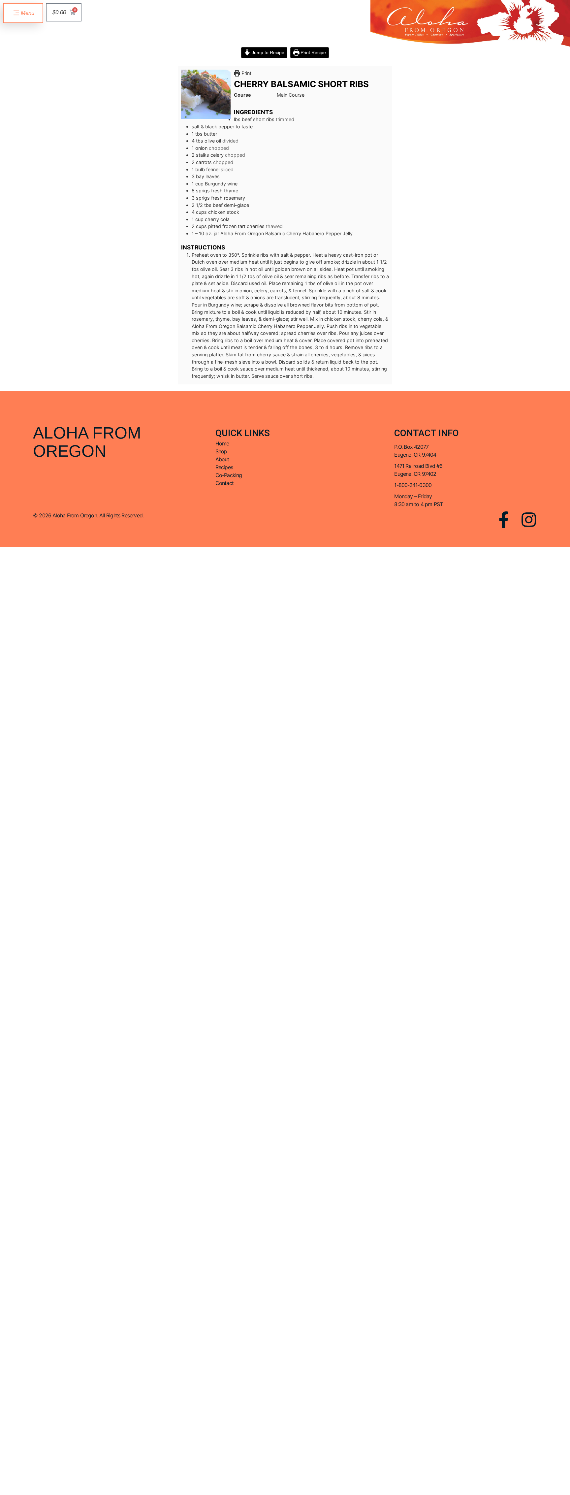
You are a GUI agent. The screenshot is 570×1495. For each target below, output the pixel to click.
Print (245, 73)
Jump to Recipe (267, 52)
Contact (224, 483)
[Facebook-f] (503, 519)
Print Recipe (312, 52)
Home (222, 443)
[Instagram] (529, 519)
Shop (221, 451)
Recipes (224, 467)
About (222, 459)
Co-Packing (228, 475)
